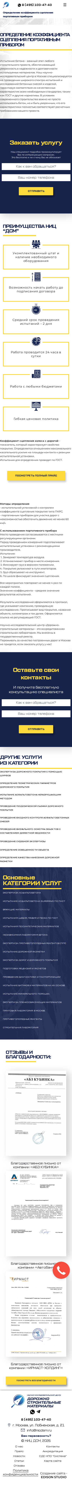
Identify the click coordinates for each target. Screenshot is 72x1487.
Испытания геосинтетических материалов (31, 927)
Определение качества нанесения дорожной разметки (29, 859)
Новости (19, 1456)
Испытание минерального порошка (26, 994)
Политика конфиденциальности (20, 1472)
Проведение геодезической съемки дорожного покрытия (31, 808)
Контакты (53, 1446)
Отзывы (19, 1465)
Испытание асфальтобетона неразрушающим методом (30, 797)
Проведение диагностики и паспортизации (31, 977)
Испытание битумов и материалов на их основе (34, 985)
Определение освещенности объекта (24, 850)
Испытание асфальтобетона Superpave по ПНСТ (34, 901)
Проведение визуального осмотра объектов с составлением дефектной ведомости (30, 831)
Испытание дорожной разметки (24, 952)
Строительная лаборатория (20, 1028)
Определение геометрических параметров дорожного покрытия (28, 785)
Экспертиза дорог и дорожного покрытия (30, 960)
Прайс (19, 1451)
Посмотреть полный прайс (36, 475)
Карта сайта (52, 1461)
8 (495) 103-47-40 (37, 5)
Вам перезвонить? (36, 1436)
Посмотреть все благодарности (36, 1380)
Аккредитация (53, 1451)
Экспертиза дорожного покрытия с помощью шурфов (31, 774)
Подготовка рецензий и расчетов (24, 969)
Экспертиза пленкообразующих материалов (32, 1002)
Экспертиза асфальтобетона (22, 893)
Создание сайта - (53, 1475)
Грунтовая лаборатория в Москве (24, 1011)
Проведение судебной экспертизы (23, 841)
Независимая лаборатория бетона (25, 935)
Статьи (19, 1461)
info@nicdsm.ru (39, 1430)
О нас (19, 1446)
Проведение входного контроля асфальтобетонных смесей (34, 820)
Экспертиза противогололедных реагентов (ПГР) (34, 943)
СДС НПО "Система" (53, 1456)
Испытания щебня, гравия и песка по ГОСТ (30, 918)
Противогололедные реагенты (22, 1019)
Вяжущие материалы (16, 910)
